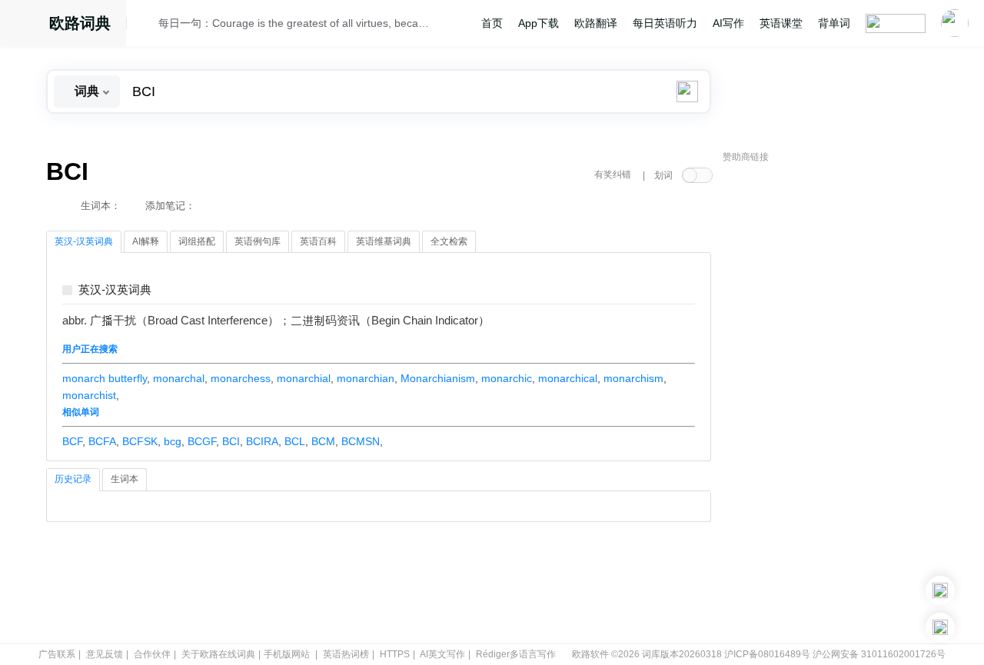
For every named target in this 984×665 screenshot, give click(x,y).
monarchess (241, 378)
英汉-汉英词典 (114, 290)
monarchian (365, 378)
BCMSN (360, 441)
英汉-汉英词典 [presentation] (84, 241)
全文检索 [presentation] (448, 241)
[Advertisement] (838, 403)
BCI (231, 441)
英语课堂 (781, 23)
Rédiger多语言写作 (516, 654)
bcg (172, 441)
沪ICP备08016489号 (767, 654)
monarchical (567, 378)
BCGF (202, 441)
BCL (294, 441)
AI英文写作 (442, 654)
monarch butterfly (104, 378)
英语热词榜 (346, 654)
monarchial (304, 378)
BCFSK (140, 441)
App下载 (538, 23)
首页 (492, 23)
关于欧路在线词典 (218, 654)
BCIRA (262, 441)
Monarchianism (438, 378)
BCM (323, 441)
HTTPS (395, 654)
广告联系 (56, 654)
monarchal (178, 378)
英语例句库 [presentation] (257, 241)
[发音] (147, 25)
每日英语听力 (665, 23)
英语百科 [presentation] (318, 241)
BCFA (102, 441)
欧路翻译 (595, 23)
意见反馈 (104, 654)
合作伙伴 (152, 654)
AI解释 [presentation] (145, 241)
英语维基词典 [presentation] (383, 241)
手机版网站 (287, 654)
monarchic (506, 378)
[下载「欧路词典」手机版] (940, 590)
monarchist (89, 395)
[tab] (83, 242)
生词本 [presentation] (124, 479)
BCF (72, 441)
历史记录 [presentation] (73, 479)
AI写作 (728, 23)
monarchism (633, 378)
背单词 (834, 23)
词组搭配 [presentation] (196, 241)
